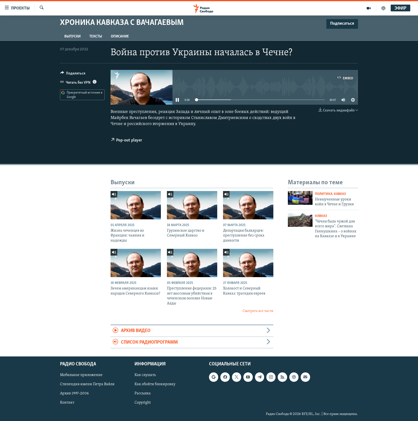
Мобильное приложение (81, 375)
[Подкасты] (294, 377)
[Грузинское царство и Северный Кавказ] (192, 205)
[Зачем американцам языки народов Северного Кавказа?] (136, 263)
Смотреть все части (258, 311)
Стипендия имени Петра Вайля (87, 384)
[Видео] (368, 8)
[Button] (72, 74)
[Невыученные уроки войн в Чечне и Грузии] (300, 198)
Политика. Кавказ (330, 194)
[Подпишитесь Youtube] (248, 377)
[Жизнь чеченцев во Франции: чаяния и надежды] (136, 205)
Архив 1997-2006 (74, 394)
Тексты (95, 36)
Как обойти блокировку (154, 384)
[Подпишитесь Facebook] (225, 377)
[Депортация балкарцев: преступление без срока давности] (248, 205)
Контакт (67, 403)
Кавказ (321, 216)
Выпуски (72, 36)
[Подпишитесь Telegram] (259, 377)
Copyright (142, 403)
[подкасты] (383, 8)
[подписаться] (305, 377)
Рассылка (142, 394)
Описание (120, 36)
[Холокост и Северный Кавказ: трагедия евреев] (248, 263)
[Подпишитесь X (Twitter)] (236, 377)
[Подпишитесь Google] (213, 377)
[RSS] (282, 377)
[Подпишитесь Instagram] (271, 377)
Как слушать (145, 375)
